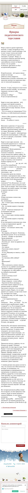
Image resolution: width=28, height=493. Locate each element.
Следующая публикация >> (20, 410)
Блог (15, 6)
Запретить (22, 491)
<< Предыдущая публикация (8, 407)
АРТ (16, 9)
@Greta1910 (11, 466)
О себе (24, 6)
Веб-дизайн (23, 9)
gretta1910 (8, 464)
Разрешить (15, 491)
